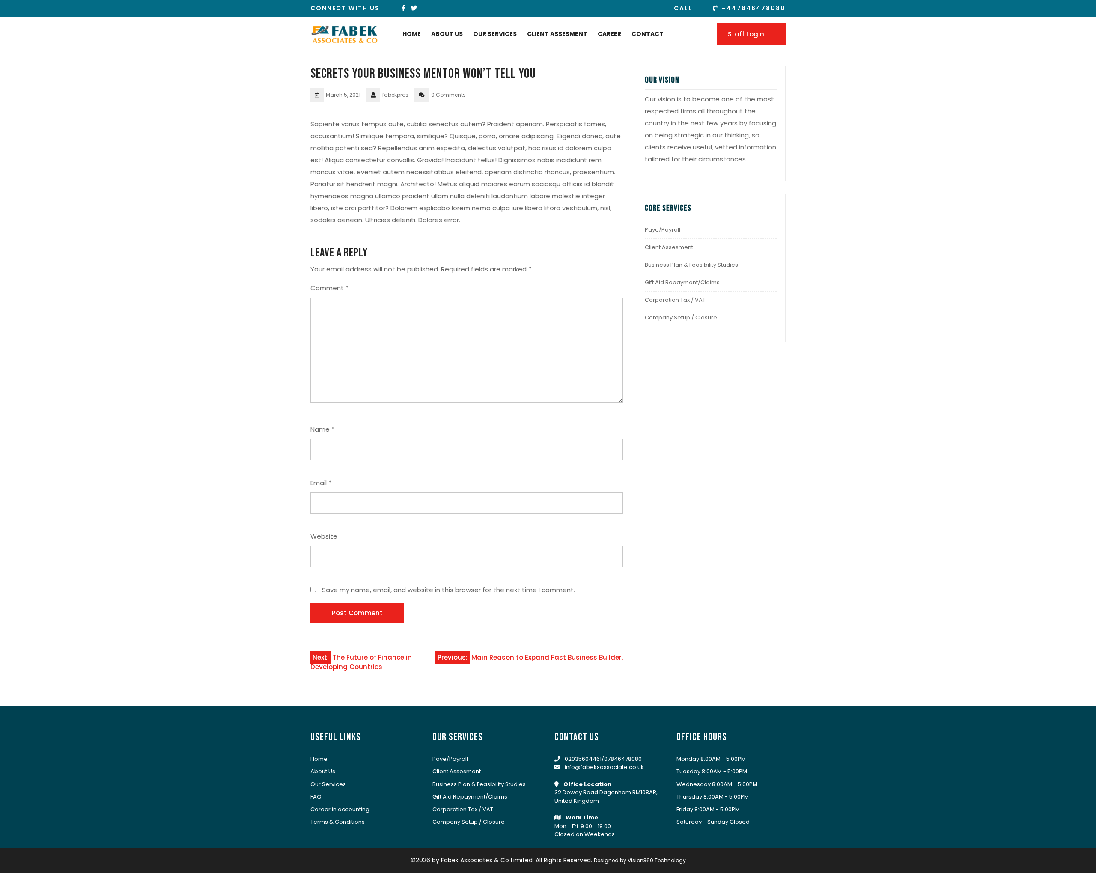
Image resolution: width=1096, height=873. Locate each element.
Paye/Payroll (662, 230)
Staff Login (746, 34)
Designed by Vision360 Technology (640, 860)
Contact (647, 34)
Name (322, 429)
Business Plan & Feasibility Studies (691, 265)
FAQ (316, 797)
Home (411, 34)
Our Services (495, 34)
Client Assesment (557, 34)
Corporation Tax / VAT (675, 300)
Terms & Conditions (337, 822)
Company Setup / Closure (681, 317)
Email (320, 482)
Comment (329, 287)
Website (323, 536)
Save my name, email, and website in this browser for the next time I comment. (448, 589)
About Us (447, 34)
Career (609, 34)
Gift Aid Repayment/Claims (682, 282)
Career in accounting (339, 809)
